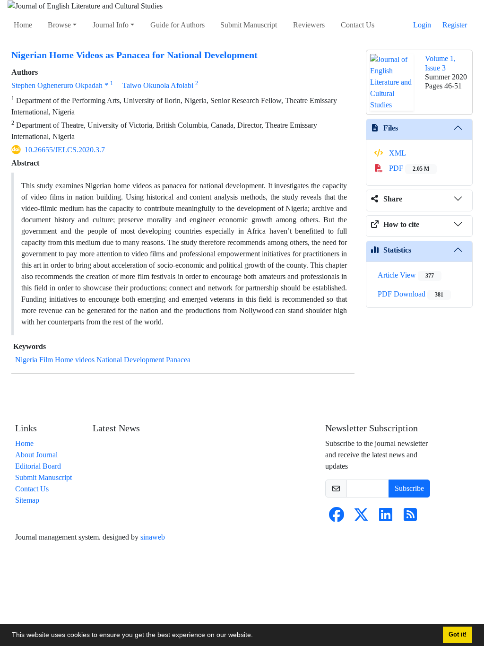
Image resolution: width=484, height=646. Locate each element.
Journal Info (111, 24)
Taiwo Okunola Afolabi (157, 85)
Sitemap (27, 500)
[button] (256, 636)
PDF (408, 168)
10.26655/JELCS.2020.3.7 (65, 149)
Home (23, 24)
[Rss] (410, 517)
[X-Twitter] (361, 517)
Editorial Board (38, 466)
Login (422, 24)
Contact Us (357, 24)
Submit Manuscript (248, 24)
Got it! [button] (458, 634)
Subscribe (409, 488)
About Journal (36, 454)
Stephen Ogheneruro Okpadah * (59, 85)
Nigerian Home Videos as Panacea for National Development (134, 55)
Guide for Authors (177, 24)
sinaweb (152, 537)
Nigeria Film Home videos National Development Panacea (102, 359)
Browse (59, 24)
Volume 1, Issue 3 (440, 63)
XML (396, 152)
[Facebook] (336, 517)
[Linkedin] (385, 517)
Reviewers (309, 24)
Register (454, 24)
